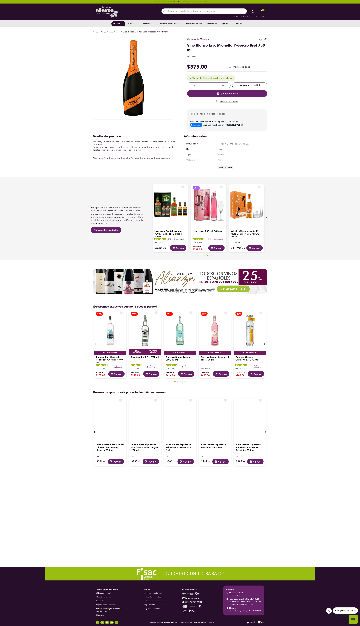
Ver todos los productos (106, 229)
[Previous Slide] (150, 218)
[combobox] (204, 11)
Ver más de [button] (198, 39)
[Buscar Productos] (165, 11)
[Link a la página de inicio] (96, 31)
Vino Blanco (114, 32)
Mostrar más (225, 167)
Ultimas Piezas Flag (153, 352)
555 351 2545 (235, 595)
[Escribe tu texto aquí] (180, 574)
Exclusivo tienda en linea (206, 351)
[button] (239, 66)
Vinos (103, 32)
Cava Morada (110, 353)
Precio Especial (180, 353)
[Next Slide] (267, 218)
